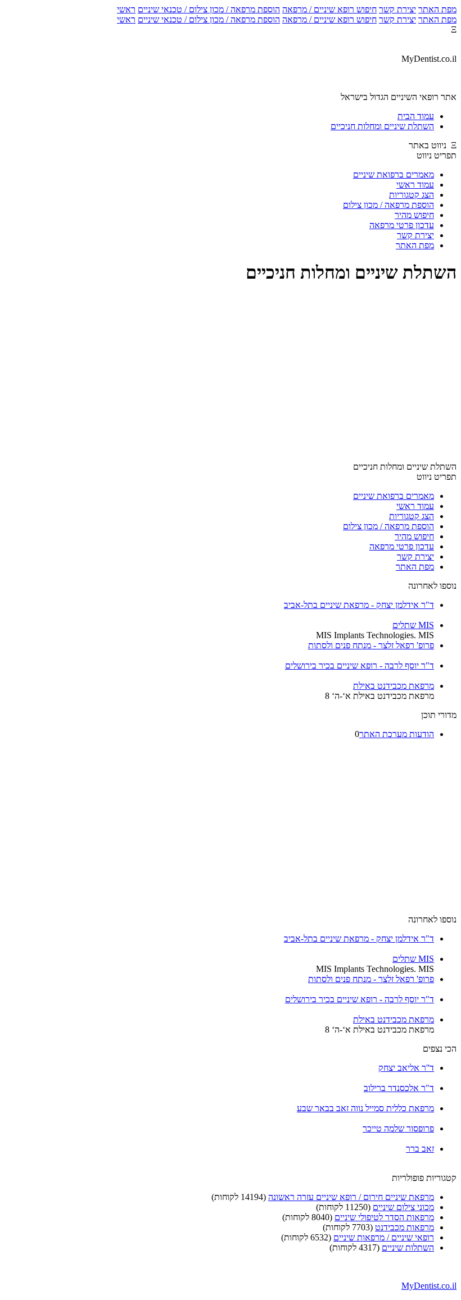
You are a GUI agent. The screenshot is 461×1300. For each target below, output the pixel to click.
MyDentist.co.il (429, 1285)
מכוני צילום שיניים (403, 1207)
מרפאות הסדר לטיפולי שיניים (384, 1217)
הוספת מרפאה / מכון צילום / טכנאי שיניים (209, 9)
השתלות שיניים (408, 1247)
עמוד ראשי (415, 184)
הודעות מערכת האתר (396, 734)
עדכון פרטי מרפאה (401, 225)
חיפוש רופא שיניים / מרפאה (329, 9)
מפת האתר (437, 9)
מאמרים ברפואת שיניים (393, 174)
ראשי (126, 9)
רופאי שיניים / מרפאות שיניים (383, 1237)
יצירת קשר (397, 9)
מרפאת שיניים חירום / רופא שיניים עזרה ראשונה (351, 1197)
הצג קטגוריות (411, 194)
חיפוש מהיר (414, 215)
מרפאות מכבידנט (404, 1227)
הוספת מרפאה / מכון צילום (388, 205)
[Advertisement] (230, 374)
